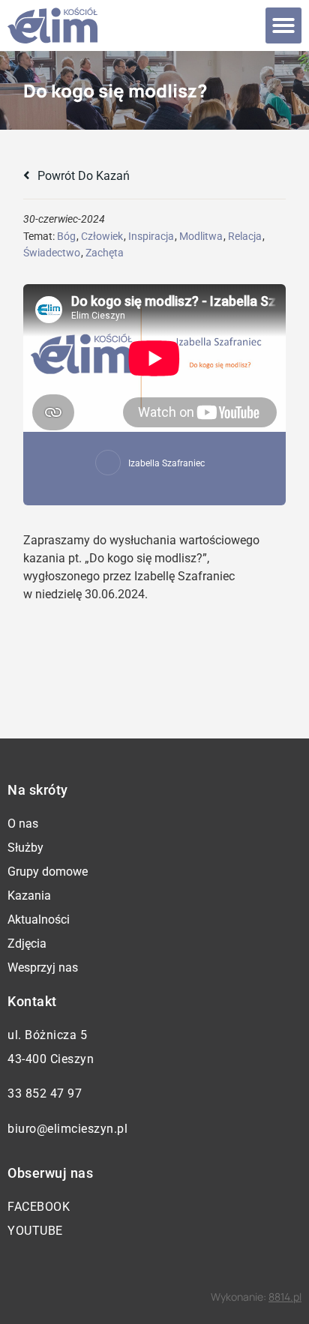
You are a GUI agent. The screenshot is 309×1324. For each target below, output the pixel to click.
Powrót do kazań (82, 176)
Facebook (39, 1207)
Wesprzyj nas (43, 967)
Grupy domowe (48, 871)
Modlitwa (201, 236)
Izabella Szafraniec (166, 463)
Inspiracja (151, 236)
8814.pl (285, 1297)
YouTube (35, 1231)
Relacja (245, 236)
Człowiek (102, 236)
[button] (284, 25)
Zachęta (105, 253)
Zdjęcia (27, 943)
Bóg (66, 236)
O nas (23, 823)
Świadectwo (51, 253)
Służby (26, 847)
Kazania (29, 895)
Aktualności (39, 919)
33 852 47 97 (45, 1093)
